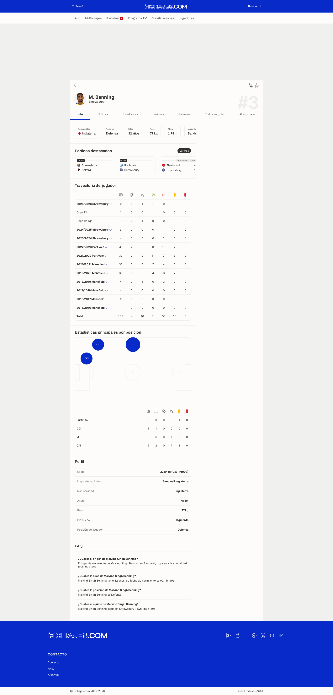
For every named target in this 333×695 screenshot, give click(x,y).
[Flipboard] (281, 635)
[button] (77, 6)
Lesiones (158, 114)
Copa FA (82, 212)
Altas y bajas (247, 114)
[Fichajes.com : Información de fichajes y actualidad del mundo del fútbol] (165, 6)
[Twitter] (263, 635)
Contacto (53, 662)
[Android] (228, 635)
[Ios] (237, 635)
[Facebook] (254, 635)
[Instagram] (272, 635)
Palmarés (184, 114)
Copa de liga (84, 220)
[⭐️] (256, 85)
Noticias (103, 114)
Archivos (53, 674)
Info (80, 114)
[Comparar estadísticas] (250, 85)
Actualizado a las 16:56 (250, 691)
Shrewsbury (97, 101)
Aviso (51, 668)
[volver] (76, 85)
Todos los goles (215, 114)
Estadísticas (130, 114)
